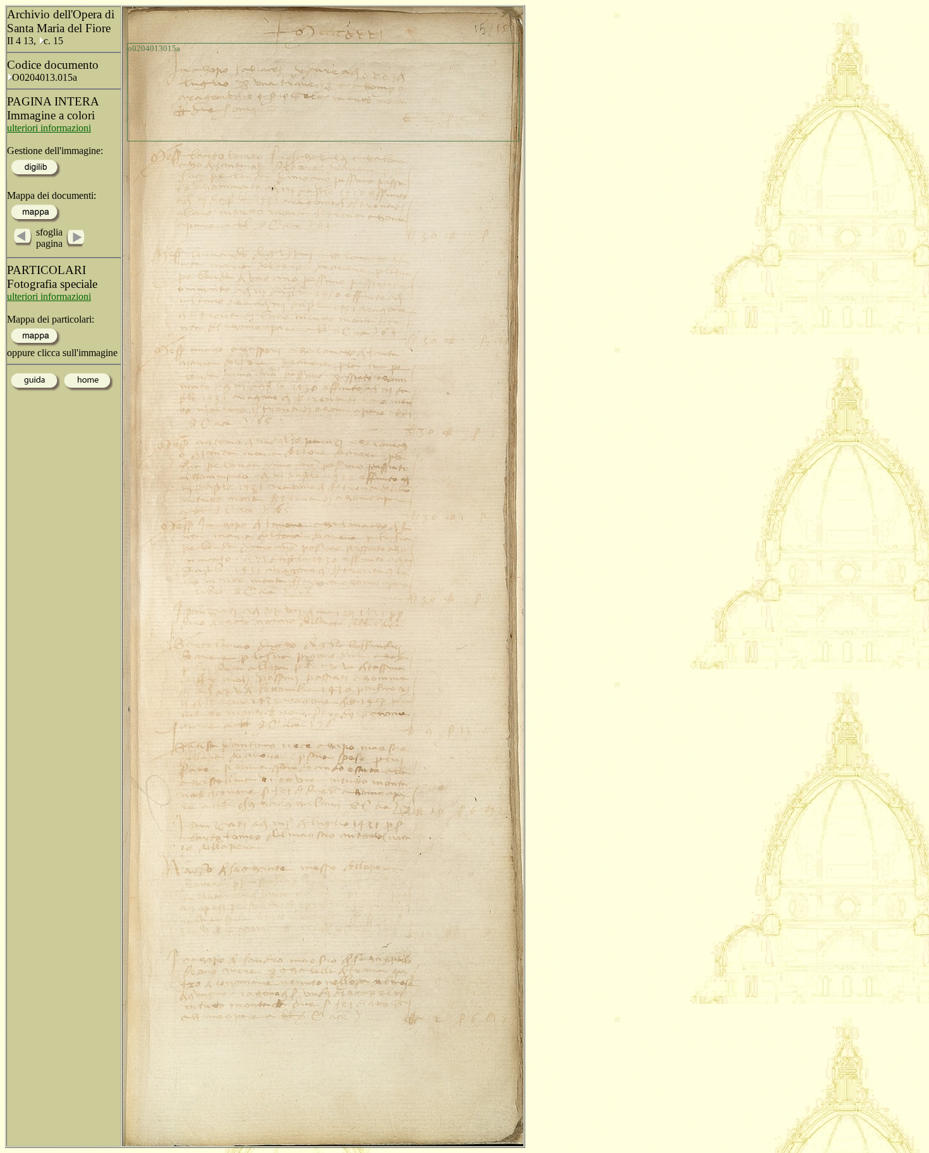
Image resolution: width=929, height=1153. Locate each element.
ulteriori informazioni (49, 127)
